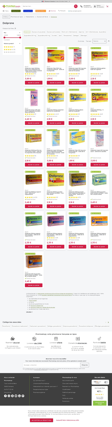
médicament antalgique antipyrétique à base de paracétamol (55, 293)
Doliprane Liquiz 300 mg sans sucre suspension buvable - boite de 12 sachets (77, 69)
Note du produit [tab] (9, 43)
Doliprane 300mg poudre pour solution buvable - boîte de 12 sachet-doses (99, 193)
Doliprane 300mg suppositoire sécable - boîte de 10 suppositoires (33, 235)
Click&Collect (66, 389)
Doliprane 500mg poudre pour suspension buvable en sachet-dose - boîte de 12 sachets (77, 193)
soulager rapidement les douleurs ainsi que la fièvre (57, 295)
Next (108, 322)
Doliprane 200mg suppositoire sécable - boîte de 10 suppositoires (98, 235)
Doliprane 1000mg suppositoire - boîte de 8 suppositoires (33, 193)
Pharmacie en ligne (17, 16)
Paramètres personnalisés (67, 420)
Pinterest (23, 396)
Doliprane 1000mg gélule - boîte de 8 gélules (98, 69)
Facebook (5, 396)
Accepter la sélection (41, 420)
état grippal (33, 300)
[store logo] (11, 6)
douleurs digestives (37, 305)
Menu (7, 11)
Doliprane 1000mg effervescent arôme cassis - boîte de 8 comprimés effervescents (33, 151)
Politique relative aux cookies (37, 416)
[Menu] (108, 381)
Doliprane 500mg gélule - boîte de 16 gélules (76, 110)
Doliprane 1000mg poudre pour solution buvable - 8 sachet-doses (55, 193)
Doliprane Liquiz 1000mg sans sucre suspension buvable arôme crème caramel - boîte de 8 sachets (33, 70)
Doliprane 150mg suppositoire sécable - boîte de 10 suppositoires (76, 235)
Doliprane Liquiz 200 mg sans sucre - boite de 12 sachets (99, 151)
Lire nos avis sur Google (99, 403)
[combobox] (49, 6)
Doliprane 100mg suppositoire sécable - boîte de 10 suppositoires (54, 235)
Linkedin (19, 396)
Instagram (9, 396)
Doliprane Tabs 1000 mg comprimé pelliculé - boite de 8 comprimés (55, 69)
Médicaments (30, 16)
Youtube (16, 396)
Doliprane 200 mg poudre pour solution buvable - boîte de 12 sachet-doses (33, 275)
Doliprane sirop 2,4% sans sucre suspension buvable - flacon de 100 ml (33, 111)
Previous (106, 322)
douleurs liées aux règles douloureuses (43, 307)
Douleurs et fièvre (42, 16)
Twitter (12, 396)
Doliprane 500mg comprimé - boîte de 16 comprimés (55, 110)
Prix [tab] (5, 32)
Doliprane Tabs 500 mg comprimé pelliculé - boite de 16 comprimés (77, 151)
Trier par (88, 41)
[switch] (106, 382)
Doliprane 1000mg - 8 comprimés (97, 110)
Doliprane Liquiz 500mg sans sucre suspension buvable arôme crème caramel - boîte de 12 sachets (55, 152)
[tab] (12, 28)
